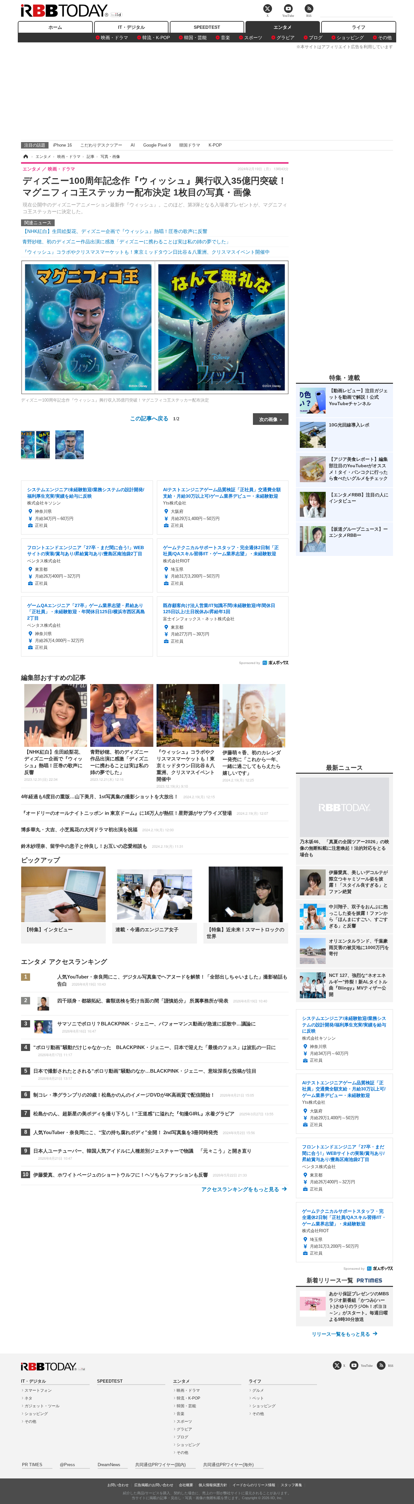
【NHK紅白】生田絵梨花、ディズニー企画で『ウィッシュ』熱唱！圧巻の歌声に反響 (114, 231)
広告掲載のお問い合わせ (153, 1485)
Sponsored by (249, 663)
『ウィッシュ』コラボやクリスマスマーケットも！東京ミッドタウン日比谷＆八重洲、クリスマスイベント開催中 (146, 252)
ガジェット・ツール (42, 1406)
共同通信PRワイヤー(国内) (160, 1465)
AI (133, 145)
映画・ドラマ (114, 37)
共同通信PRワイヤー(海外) (228, 1465)
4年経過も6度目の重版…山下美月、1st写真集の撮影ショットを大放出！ (118, 796)
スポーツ (253, 37)
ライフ (358, 27)
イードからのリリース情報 (254, 1485)
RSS (390, 1365)
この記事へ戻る (155, 418)
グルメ (258, 1390)
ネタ (28, 1398)
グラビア (286, 37)
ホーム (55, 27)
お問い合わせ (118, 1485)
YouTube (367, 1365)
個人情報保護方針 (213, 1485)
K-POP (215, 145)
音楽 (225, 37)
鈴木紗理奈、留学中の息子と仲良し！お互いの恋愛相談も (102, 846)
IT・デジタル (131, 27)
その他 (385, 37)
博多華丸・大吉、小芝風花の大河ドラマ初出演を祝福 (97, 829)
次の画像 (268, 419)
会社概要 (186, 1485)
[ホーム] (25, 156)
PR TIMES (32, 1465)
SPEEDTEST (207, 27)
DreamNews (109, 1465)
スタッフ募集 (291, 1485)
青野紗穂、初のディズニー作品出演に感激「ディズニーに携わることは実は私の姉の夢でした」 (126, 241)
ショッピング (350, 37)
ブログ (315, 37)
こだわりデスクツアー (101, 145)
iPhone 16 (62, 145)
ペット (258, 1398)
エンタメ (283, 27)
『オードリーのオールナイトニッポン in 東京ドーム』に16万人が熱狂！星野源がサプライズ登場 (144, 813)
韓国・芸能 (195, 37)
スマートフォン (38, 1390)
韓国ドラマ (189, 145)
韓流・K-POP (156, 37)
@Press (67, 1465)
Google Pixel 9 (157, 145)
